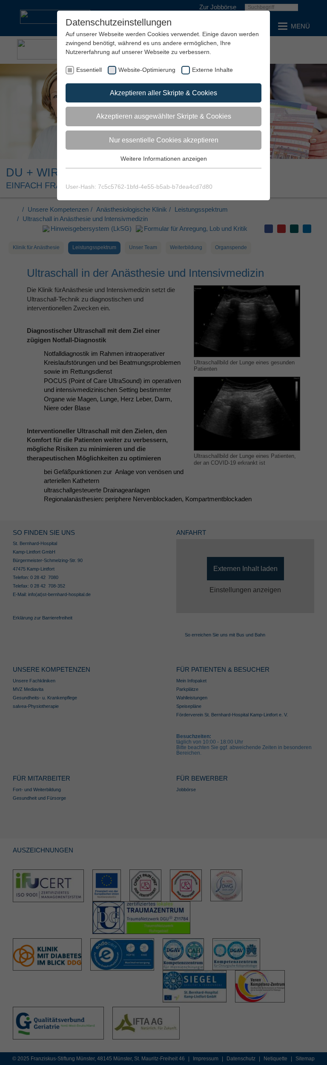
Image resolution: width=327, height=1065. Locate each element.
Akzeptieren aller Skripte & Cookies (163, 93)
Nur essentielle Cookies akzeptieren (163, 140)
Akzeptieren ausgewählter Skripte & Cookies (163, 116)
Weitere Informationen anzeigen (163, 158)
